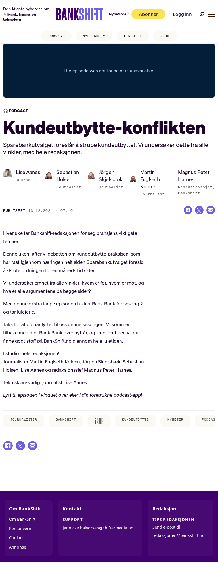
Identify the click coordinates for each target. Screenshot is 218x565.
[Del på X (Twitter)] (199, 210)
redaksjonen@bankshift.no (178, 535)
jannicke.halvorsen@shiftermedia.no (98, 528)
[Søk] (202, 14)
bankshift (66, 419)
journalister (23, 419)
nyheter (175, 419)
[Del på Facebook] (188, 210)
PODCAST (56, 36)
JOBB (164, 36)
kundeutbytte (135, 419)
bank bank (99, 421)
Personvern (20, 528)
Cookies (16, 537)
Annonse (17, 547)
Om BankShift (22, 519)
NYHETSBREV (94, 36)
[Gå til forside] (80, 14)
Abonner (148, 14)
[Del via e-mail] (210, 210)
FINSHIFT (133, 36)
